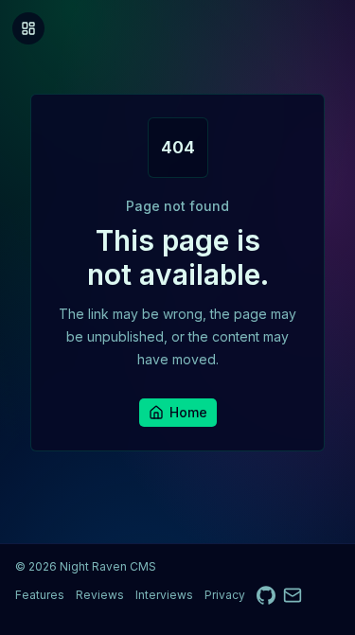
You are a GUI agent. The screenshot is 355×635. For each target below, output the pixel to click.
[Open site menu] (28, 28)
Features (39, 595)
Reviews (100, 595)
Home (188, 412)
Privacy (224, 595)
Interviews (164, 595)
